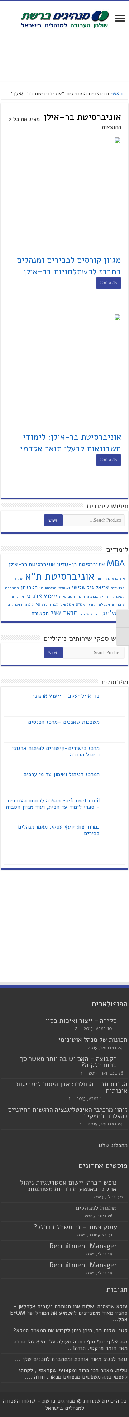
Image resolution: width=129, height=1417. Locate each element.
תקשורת (40, 613)
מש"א (80, 604)
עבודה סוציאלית (45, 604)
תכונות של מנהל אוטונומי (93, 1039)
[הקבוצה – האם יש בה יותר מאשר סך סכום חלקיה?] (124, 1059)
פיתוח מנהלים (19, 604)
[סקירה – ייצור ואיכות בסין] (124, 1021)
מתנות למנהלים (96, 1208)
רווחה (96, 614)
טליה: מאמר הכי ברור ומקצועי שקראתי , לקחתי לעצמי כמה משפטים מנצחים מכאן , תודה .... (73, 1373)
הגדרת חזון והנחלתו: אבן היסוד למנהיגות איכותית (72, 1087)
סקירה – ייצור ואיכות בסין (81, 1020)
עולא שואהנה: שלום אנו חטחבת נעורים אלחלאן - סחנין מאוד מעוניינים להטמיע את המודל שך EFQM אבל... (69, 1312)
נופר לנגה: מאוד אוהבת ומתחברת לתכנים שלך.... (71, 1359)
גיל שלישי (83, 587)
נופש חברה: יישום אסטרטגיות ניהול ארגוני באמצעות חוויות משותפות (68, 1186)
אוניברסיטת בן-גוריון (81, 564)
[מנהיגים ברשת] (64, 18)
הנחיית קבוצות (99, 596)
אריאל (102, 587)
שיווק (84, 614)
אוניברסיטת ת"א (60, 576)
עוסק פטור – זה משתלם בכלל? (75, 1227)
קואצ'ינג (113, 613)
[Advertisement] (64, 56)
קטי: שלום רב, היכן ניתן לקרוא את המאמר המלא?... (68, 1330)
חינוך (81, 596)
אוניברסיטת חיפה (110, 578)
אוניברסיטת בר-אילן (32, 564)
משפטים (67, 604)
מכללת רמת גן (98, 604)
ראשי (117, 94)
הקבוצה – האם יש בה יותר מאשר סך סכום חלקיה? (68, 1062)
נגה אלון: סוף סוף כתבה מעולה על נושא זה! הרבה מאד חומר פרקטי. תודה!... (71, 1345)
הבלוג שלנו (111, 1145)
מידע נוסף (108, 282)
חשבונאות (67, 596)
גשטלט (64, 588)
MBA (116, 563)
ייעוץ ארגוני (41, 595)
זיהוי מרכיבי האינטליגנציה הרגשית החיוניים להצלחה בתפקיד (68, 1113)
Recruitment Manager (83, 1246)
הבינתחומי (48, 588)
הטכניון (29, 587)
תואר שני (64, 613)
